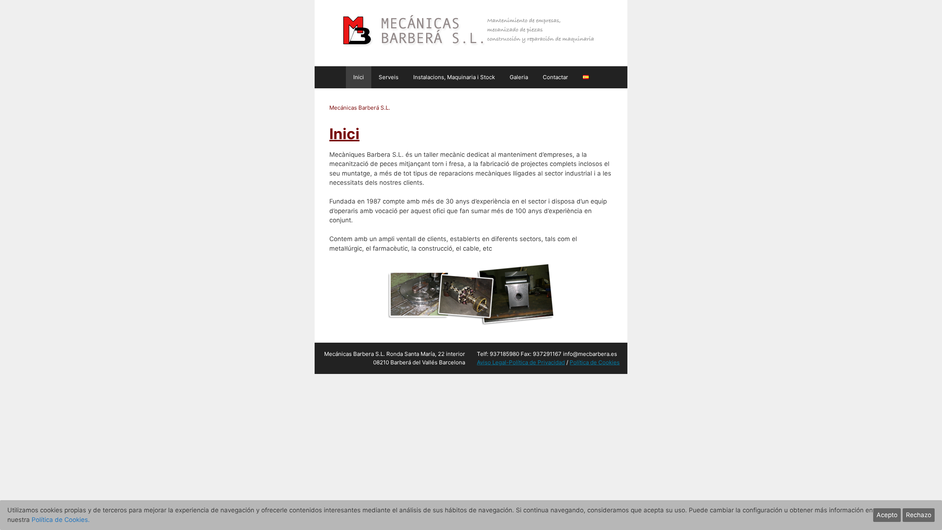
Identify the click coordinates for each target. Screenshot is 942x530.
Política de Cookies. (61, 519)
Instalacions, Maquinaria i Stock (454, 77)
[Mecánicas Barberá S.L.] (471, 32)
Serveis (389, 77)
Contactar (555, 77)
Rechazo (918, 515)
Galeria (519, 77)
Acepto (887, 515)
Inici (358, 77)
